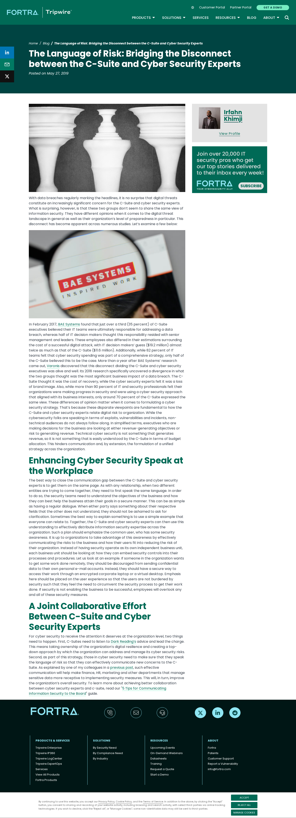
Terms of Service (153, 801)
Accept (244, 797)
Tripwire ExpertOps (49, 764)
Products (143, 17)
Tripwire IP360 (45, 753)
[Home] (39, 12)
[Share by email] (7, 64)
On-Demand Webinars (166, 753)
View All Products (48, 774)
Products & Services (53, 740)
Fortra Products (46, 780)
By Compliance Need (108, 753)
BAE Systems (69, 324)
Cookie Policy (124, 801)
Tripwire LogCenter (49, 758)
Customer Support (221, 758)
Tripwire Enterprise (49, 748)
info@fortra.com (219, 769)
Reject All (244, 805)
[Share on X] (7, 76)
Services (201, 17)
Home (33, 43)
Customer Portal (212, 7)
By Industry (100, 758)
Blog (251, 17)
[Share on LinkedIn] (7, 53)
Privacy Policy (106, 801)
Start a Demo (159, 774)
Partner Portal (240, 7)
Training (156, 764)
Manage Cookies (244, 812)
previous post (121, 667)
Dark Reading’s (123, 641)
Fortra (212, 748)
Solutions (174, 17)
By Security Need (105, 748)
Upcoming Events (162, 748)
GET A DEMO (272, 7)
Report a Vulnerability (223, 764)
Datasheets (158, 758)
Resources (228, 17)
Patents (213, 753)
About (271, 17)
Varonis (53, 365)
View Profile (229, 133)
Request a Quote (162, 769)
